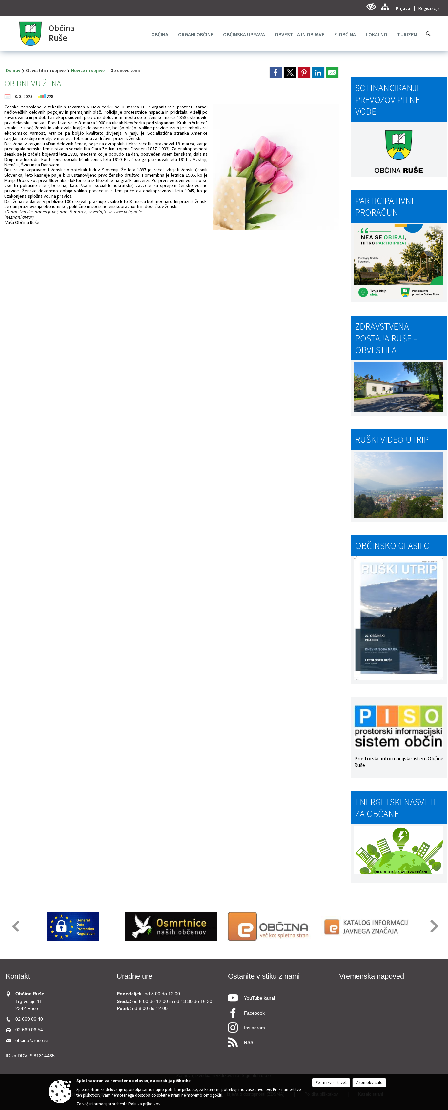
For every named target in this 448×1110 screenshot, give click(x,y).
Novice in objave (88, 70)
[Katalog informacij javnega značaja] (367, 926)
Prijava (403, 8)
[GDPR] (73, 926)
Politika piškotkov (144, 1104)
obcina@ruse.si (31, 1040)
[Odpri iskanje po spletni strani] (428, 33)
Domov (13, 70)
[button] (15, 926)
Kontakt (18, 976)
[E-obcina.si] (269, 926)
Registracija (429, 8)
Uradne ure (134, 976)
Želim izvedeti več (331, 1082)
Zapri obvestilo (369, 1082)
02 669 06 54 (29, 1029)
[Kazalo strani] (385, 6)
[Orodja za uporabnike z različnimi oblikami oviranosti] (371, 6)
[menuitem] (159, 34)
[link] (275, 72)
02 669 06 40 (29, 1019)
